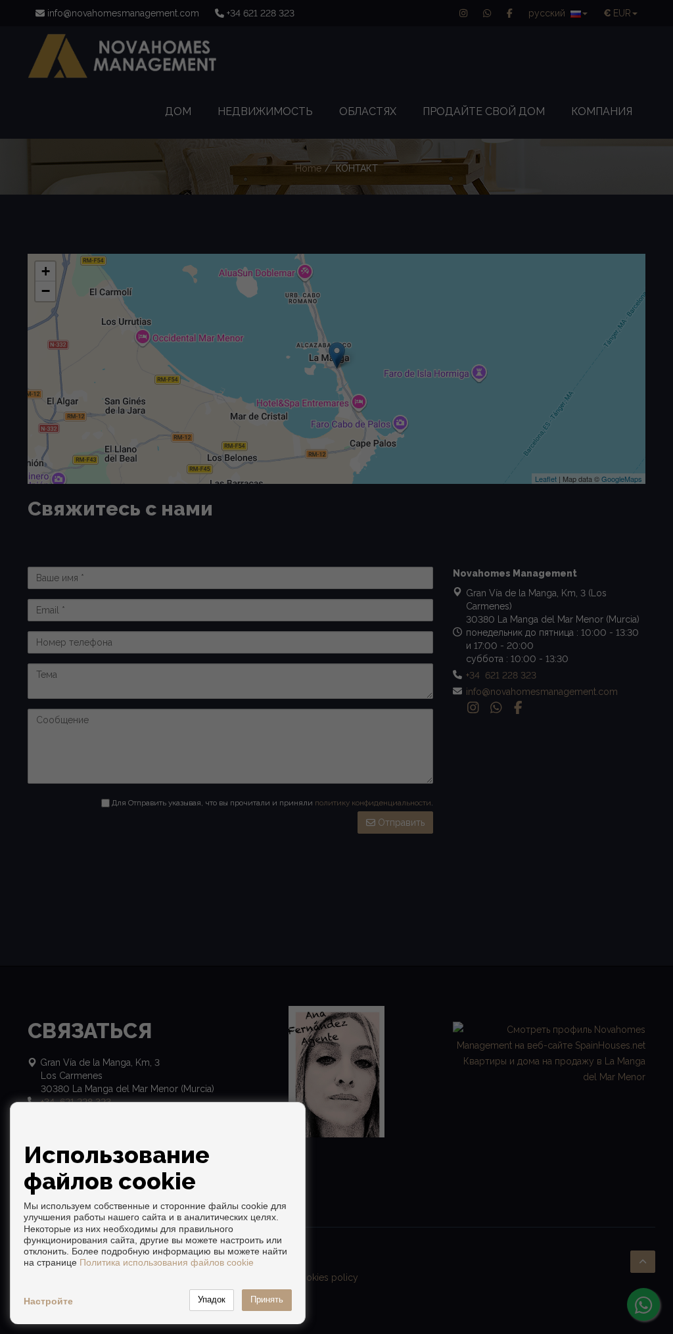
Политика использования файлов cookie (167, 1262)
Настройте (48, 1301)
